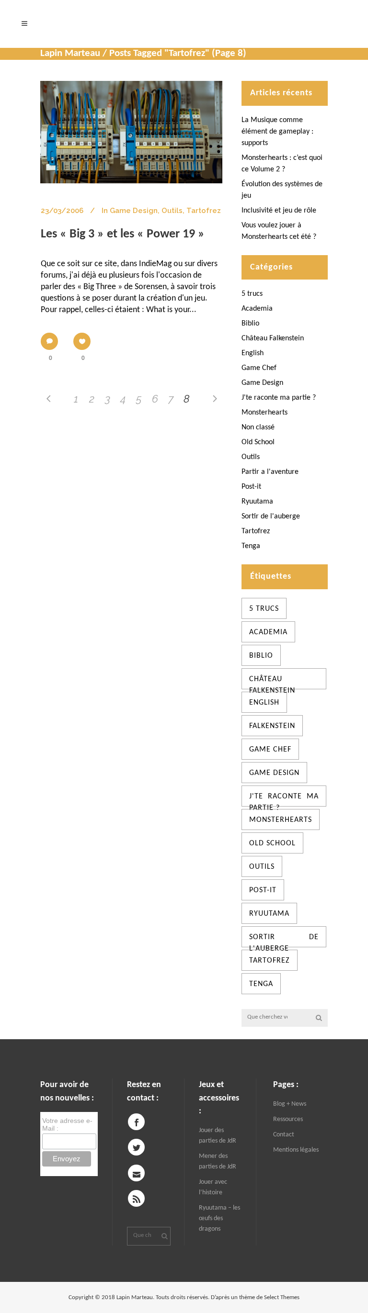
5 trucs (252, 294)
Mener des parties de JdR (217, 1161)
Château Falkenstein (273, 338)
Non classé (258, 427)
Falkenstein (272, 726)
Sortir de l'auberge (271, 516)
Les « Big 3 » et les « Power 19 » (123, 234)
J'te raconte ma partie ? (279, 398)
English (253, 353)
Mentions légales (296, 1150)
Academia (257, 309)
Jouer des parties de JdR (217, 1136)
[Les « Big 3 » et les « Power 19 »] (131, 132)
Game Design (134, 210)
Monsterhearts (265, 412)
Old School (258, 442)
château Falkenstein (272, 682)
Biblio (250, 323)
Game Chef (259, 368)
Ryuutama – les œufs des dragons (219, 1218)
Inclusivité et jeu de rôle (279, 210)
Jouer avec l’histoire (213, 1187)
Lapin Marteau (70, 53)
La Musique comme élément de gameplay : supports (277, 131)
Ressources (288, 1119)
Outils (172, 210)
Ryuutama (257, 501)
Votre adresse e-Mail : (67, 1124)
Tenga (251, 546)
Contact (283, 1134)
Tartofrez (203, 210)
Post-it (251, 487)
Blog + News (289, 1104)
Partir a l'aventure (270, 472)
